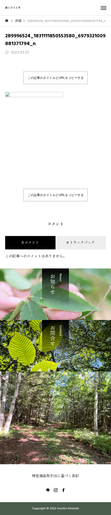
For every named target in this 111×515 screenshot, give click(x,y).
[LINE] (47, 490)
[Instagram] (55, 490)
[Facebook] (63, 490)
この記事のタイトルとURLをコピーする (56, 78)
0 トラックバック (81, 242)
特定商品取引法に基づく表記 (55, 476)
